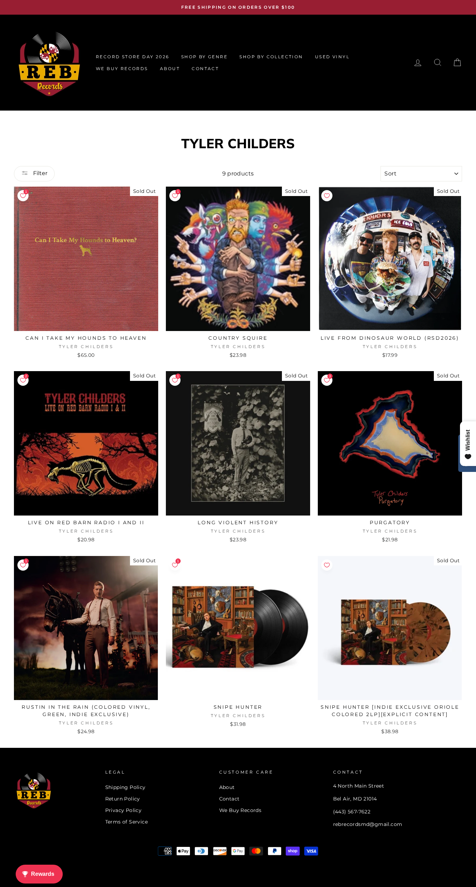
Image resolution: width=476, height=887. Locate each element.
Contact (229, 799)
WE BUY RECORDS (122, 68)
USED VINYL (332, 56)
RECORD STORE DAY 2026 (132, 56)
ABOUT (170, 68)
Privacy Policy (123, 810)
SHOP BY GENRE (204, 56)
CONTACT (205, 68)
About (227, 787)
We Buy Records (240, 810)
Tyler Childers (86, 346)
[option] (238, 7)
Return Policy (122, 799)
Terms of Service (126, 822)
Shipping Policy (125, 787)
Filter (39, 173)
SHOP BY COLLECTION (271, 56)
